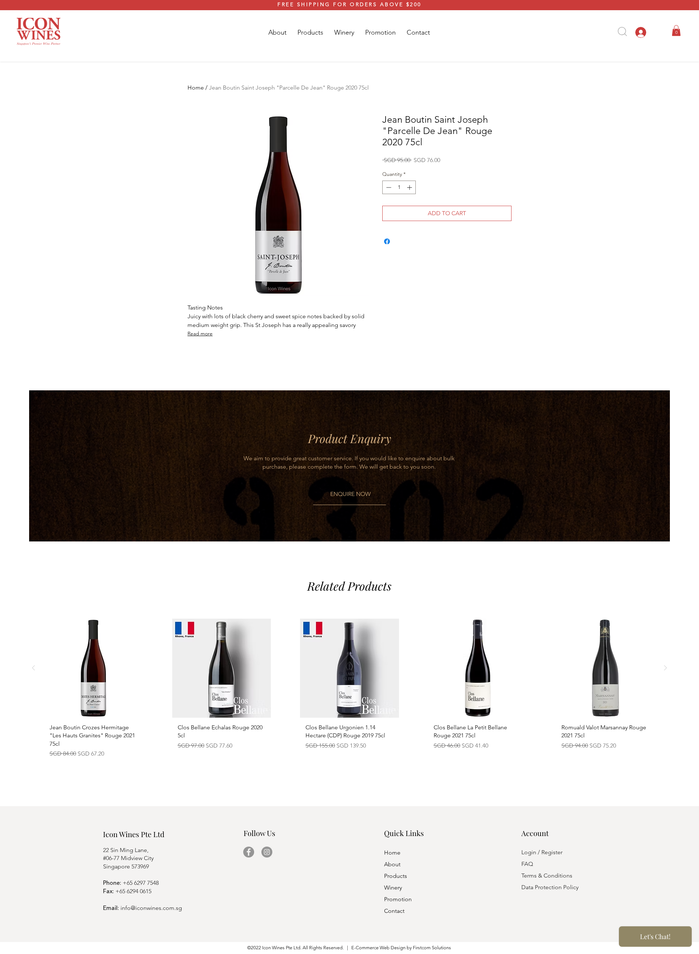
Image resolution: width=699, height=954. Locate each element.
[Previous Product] (33, 667)
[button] (310, 32)
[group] (349, 691)
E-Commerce (365, 947)
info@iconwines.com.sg (151, 907)
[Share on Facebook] (387, 241)
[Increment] (410, 187)
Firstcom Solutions (432, 947)
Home (195, 87)
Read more (200, 333)
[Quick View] (93, 668)
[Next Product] (665, 667)
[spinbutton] (399, 187)
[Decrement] (387, 187)
